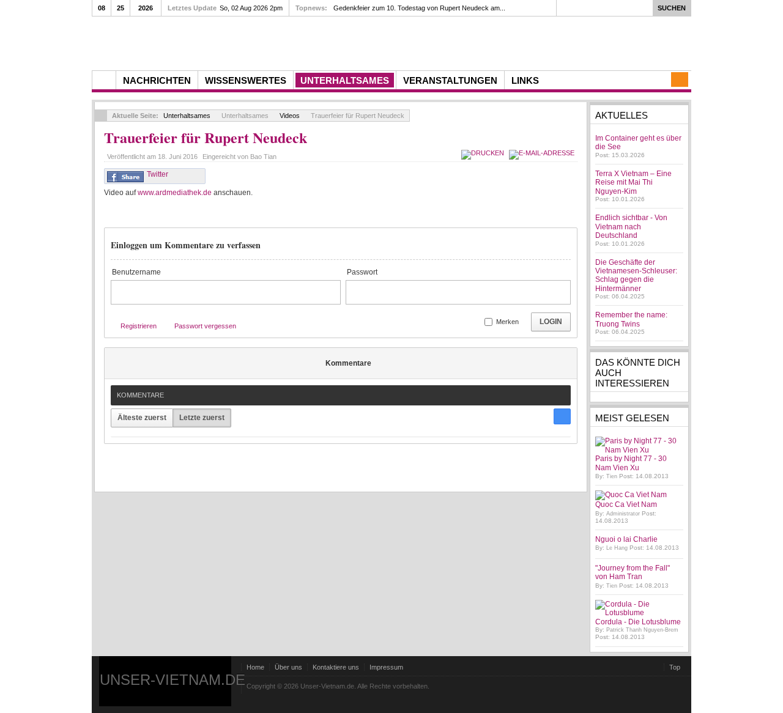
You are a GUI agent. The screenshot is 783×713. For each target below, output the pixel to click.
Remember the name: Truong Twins (631, 319)
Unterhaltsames (186, 115)
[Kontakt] (679, 79)
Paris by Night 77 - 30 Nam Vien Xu (631, 462)
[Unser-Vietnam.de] (208, 41)
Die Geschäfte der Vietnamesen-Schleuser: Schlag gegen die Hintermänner (636, 275)
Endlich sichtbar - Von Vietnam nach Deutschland (631, 226)
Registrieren (139, 326)
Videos (290, 115)
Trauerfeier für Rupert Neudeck (205, 137)
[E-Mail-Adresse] (543, 153)
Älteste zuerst (141, 417)
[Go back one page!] (101, 115)
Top (674, 667)
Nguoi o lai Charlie (626, 539)
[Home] (104, 80)
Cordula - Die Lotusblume (638, 622)
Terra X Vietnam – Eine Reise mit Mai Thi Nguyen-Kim (633, 182)
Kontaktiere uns (336, 667)
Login (551, 321)
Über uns (288, 667)
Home (255, 667)
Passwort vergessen (205, 326)
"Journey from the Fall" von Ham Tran (632, 572)
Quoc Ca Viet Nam (626, 504)
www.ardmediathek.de (175, 192)
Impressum (386, 667)
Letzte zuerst (202, 417)
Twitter (157, 174)
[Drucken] (484, 153)
